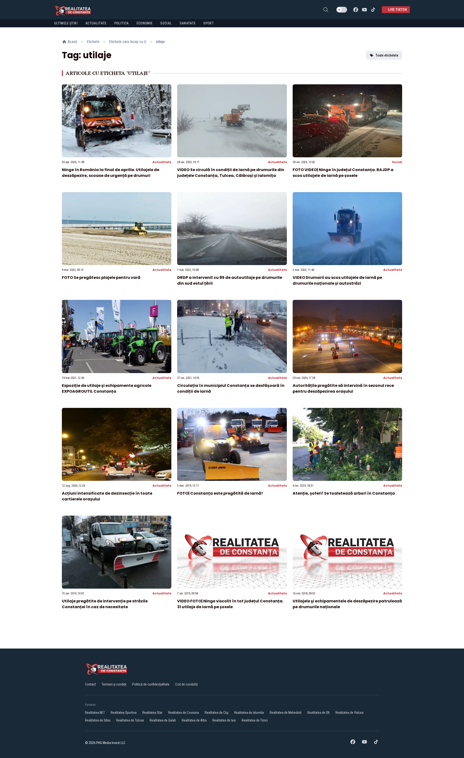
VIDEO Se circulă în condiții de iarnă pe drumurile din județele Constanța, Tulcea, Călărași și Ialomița (230, 172)
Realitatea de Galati (163, 720)
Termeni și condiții (114, 684)
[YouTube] (364, 10)
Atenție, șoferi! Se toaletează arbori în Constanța (344, 493)
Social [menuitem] (166, 23)
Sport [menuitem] (208, 23)
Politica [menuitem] (121, 23)
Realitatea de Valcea (349, 713)
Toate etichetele (387, 55)
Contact (90, 684)
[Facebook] (356, 10)
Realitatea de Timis (255, 720)
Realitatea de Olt (318, 713)
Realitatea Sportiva (124, 713)
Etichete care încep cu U (127, 41)
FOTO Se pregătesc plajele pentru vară (101, 277)
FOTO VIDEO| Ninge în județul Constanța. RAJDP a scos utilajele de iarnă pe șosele (343, 172)
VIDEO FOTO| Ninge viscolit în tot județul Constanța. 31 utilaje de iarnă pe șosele (230, 604)
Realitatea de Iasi (224, 720)
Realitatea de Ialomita (249, 713)
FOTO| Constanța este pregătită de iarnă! (220, 493)
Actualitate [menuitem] (96, 23)
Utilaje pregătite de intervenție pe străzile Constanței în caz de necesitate (105, 604)
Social (397, 162)
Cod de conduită (186, 684)
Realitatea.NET (95, 713)
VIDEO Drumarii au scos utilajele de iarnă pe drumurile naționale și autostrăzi (337, 280)
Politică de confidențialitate (150, 684)
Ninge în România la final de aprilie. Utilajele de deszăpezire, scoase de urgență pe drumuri (110, 172)
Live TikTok (397, 10)
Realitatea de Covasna (183, 713)
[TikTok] (373, 10)
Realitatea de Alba (194, 720)
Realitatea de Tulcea (130, 720)
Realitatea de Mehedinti (286, 713)
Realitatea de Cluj (216, 713)
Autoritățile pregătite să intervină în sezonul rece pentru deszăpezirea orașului (343, 388)
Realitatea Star (152, 713)
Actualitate (161, 162)
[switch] (341, 10)
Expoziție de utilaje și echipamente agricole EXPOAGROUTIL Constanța (107, 388)
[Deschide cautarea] (326, 9)
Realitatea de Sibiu (97, 720)
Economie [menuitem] (145, 23)
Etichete (93, 41)
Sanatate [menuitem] (188, 23)
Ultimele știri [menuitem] (66, 23)
